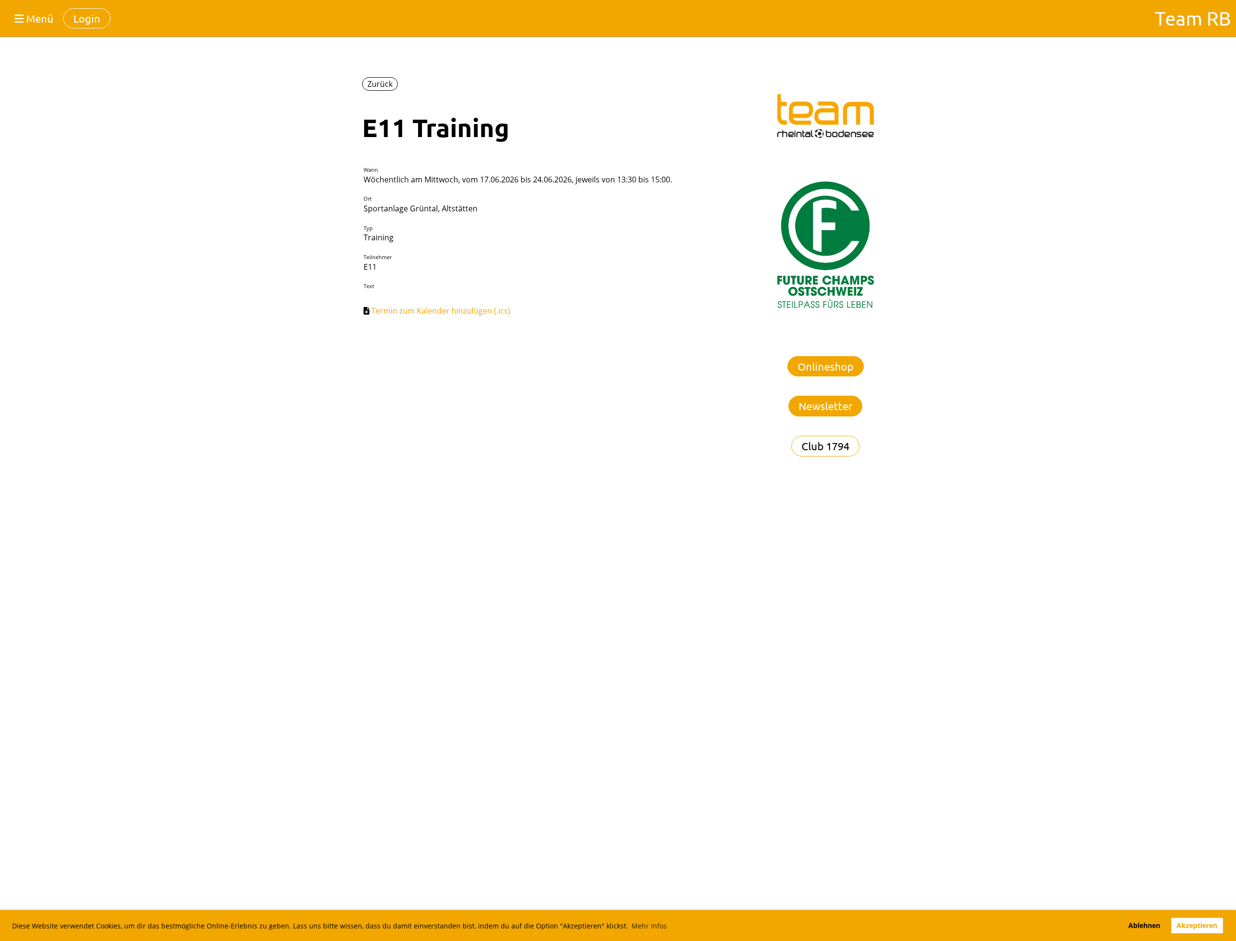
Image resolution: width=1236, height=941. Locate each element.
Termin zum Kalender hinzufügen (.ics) (440, 310)
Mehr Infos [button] (649, 925)
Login (86, 18)
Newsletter (825, 406)
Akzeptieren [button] (1197, 925)
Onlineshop (826, 366)
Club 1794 (825, 446)
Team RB (1193, 18)
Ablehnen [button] (1144, 925)
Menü (39, 18)
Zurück (380, 84)
